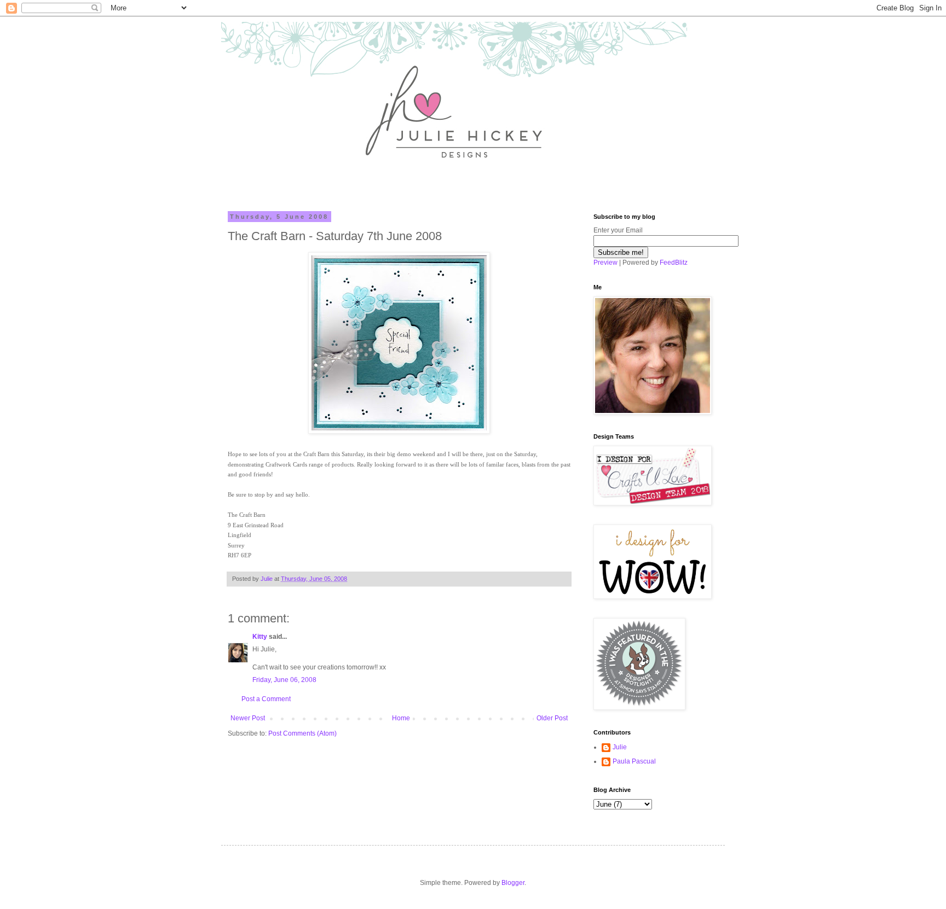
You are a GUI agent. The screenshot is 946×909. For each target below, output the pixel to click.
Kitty (259, 636)
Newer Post (247, 718)
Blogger (512, 883)
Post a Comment (266, 699)
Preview (605, 262)
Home (401, 718)
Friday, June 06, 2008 (284, 680)
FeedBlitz (674, 262)
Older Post (552, 718)
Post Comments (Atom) (302, 733)
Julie (620, 747)
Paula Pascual (634, 761)
